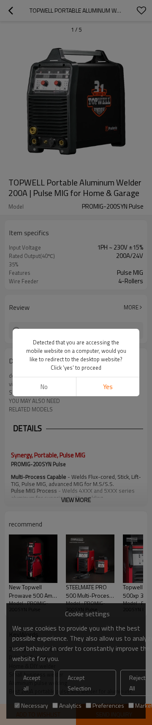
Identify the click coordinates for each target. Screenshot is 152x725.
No (44, 387)
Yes (108, 387)
